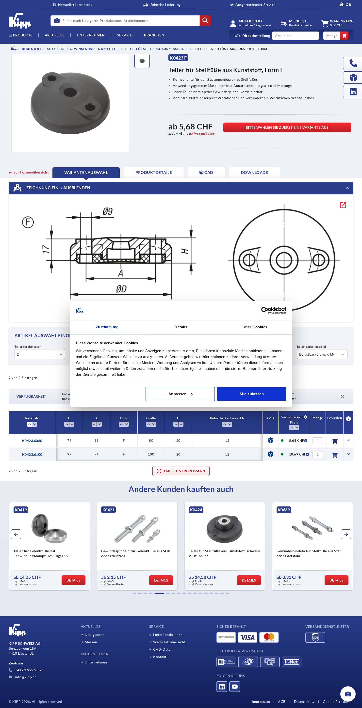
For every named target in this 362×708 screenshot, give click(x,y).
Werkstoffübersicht (169, 642)
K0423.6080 (32, 441)
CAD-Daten (163, 649)
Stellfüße (55, 48)
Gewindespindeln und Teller (94, 48)
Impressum (261, 701)
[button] (134, 593)
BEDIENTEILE (31, 48)
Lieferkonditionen (168, 635)
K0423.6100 (32, 454)
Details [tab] (181, 327)
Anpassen (177, 394)
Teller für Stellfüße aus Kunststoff (156, 48)
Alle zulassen (251, 394)
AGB (282, 701)
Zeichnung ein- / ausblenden (57, 187)
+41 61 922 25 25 (29, 670)
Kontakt (159, 657)
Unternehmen (91, 35)
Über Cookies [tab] (255, 327)
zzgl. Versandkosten (201, 133)
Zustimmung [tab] (107, 327)
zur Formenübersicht (31, 172)
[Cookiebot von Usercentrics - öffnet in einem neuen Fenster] (264, 310)
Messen (91, 642)
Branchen (154, 35)
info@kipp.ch (25, 677)
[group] (50, 546)
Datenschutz (304, 701)
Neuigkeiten (95, 635)
